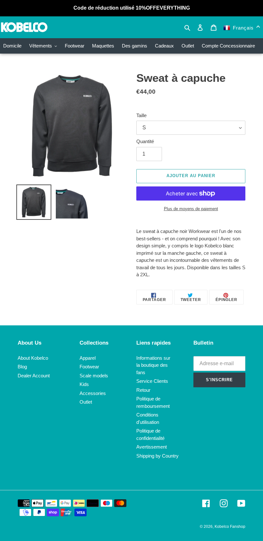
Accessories (93, 393)
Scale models (94, 375)
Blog (22, 366)
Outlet (86, 402)
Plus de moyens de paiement (191, 208)
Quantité (145, 141)
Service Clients (152, 381)
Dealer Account (34, 375)
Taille (141, 115)
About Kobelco (33, 358)
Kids (84, 384)
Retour (143, 390)
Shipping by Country (157, 456)
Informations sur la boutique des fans (153, 365)
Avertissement (151, 447)
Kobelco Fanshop (230, 526)
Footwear (89, 366)
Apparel (88, 358)
